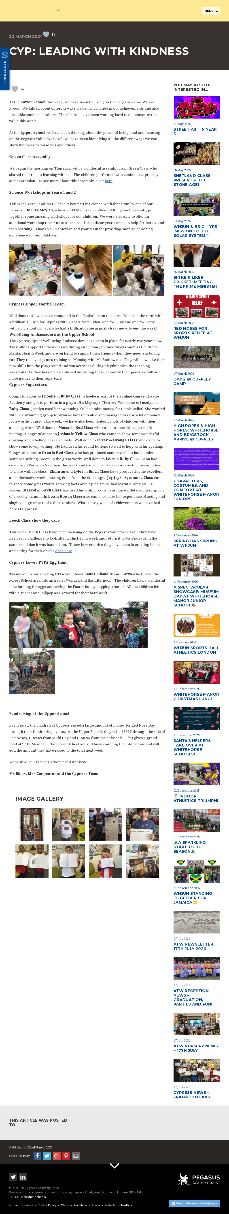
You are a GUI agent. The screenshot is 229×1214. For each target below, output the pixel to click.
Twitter (13, 1177)
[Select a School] (34, 11)
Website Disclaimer (74, 1206)
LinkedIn (23, 1177)
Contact (27, 1206)
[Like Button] (46, 34)
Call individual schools (30, 1197)
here (108, 181)
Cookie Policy (47, 1206)
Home (13, 1206)
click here (63, 551)
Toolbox (126, 1206)
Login (96, 1206)
